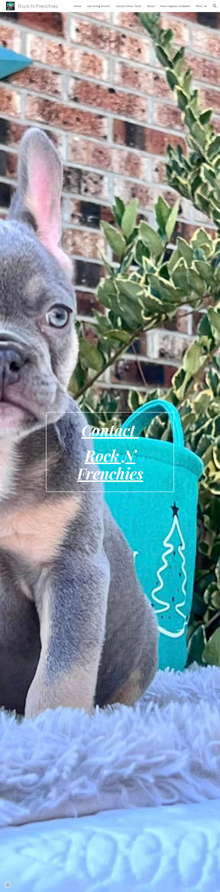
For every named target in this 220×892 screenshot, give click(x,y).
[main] (110, 452)
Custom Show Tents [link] (128, 6)
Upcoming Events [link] (98, 6)
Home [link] (78, 6)
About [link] (151, 6)
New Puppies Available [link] (175, 6)
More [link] (199, 6)
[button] (215, 6)
